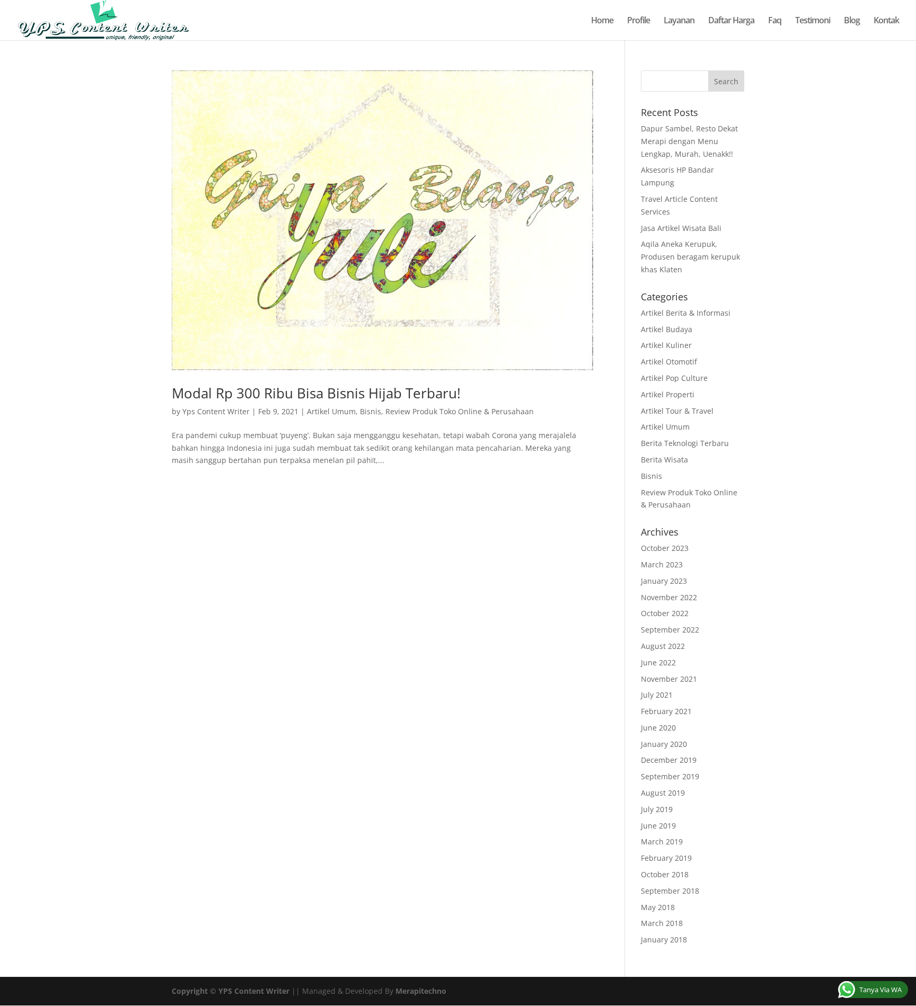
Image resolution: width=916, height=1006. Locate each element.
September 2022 (670, 630)
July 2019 (657, 809)
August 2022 (663, 646)
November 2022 (669, 597)
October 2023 (665, 548)
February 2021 (666, 711)
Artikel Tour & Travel (677, 411)
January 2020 (664, 744)
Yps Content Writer (216, 411)
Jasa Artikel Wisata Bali (681, 228)
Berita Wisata (664, 460)
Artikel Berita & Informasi (685, 313)
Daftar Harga (731, 21)
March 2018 (662, 923)
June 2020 (658, 728)
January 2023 (664, 581)
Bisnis (370, 411)
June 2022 (658, 662)
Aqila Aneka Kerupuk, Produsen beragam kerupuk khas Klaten (690, 256)
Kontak (886, 21)
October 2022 (665, 613)
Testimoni (812, 21)
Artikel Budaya (666, 329)
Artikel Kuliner (666, 345)
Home (602, 21)
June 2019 (658, 826)
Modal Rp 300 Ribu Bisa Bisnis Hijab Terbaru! (316, 393)
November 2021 (669, 679)
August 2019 (663, 793)
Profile (638, 21)
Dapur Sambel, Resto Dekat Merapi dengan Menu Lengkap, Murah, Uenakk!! (689, 141)
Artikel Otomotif (669, 362)
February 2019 (666, 858)
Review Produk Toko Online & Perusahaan (459, 411)
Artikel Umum (331, 411)
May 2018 (658, 907)
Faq (774, 21)
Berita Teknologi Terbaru (685, 443)
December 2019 (669, 760)
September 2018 (670, 891)
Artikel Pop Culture (674, 378)
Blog (852, 21)
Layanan (679, 21)
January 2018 (664, 939)
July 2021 (657, 695)
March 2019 (662, 841)
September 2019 (670, 776)
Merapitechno (420, 991)
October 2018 (665, 874)
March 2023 (662, 564)
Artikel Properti (667, 394)
